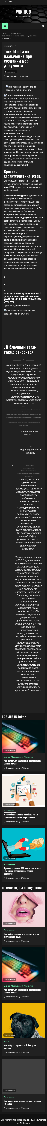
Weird (6, 1041)
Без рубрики (9, 930)
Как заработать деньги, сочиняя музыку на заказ (22, 1102)
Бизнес (7, 757)
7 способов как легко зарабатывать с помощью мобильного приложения (21, 816)
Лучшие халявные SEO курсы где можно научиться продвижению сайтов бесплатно (22, 871)
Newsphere (41, 1120)
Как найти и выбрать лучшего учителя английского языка (21, 935)
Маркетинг (28, 757)
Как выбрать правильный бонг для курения (20, 1047)
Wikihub (23, 12)
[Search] (43, 26)
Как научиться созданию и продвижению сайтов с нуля (22, 762)
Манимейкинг (10, 46)
